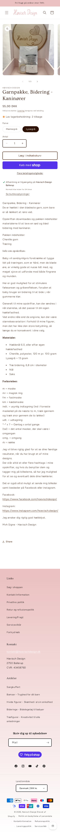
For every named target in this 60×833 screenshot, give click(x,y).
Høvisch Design (29, 812)
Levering (20, 111)
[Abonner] (47, 743)
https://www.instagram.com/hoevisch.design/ (30, 510)
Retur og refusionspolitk (20, 609)
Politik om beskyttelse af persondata (35, 816)
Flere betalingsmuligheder (30, 173)
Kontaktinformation (23, 821)
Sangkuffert (13, 687)
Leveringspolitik (23, 826)
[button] (6, 12)
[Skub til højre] (37, 81)
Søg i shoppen (15, 587)
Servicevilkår (14, 624)
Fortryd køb (13, 632)
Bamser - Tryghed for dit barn (23, 694)
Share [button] (9, 541)
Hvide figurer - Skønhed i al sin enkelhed (30, 702)
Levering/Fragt (15, 617)
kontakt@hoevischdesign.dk (23, 651)
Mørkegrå (13, 130)
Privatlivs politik (15, 602)
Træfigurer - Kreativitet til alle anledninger (23, 719)
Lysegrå (30, 129)
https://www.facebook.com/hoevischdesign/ (29, 499)
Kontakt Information (18, 594)
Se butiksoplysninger (18, 194)
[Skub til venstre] (22, 81)
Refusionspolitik (42, 821)
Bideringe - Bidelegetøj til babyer (25, 709)
